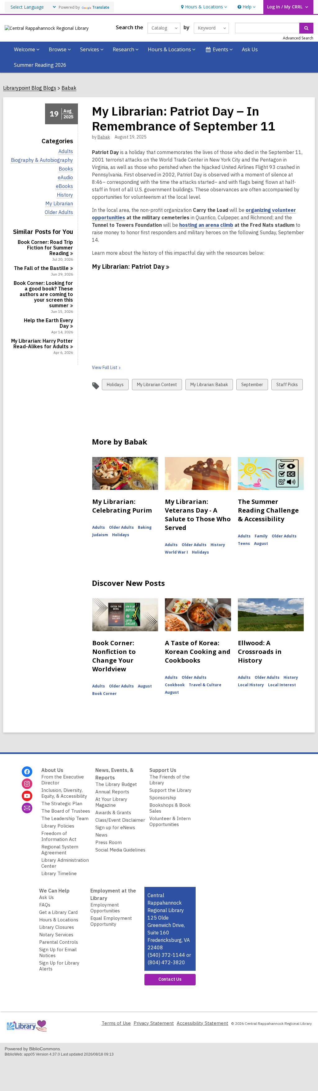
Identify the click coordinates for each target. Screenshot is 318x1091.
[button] (203, 7)
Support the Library (170, 790)
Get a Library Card (58, 912)
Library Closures (56, 927)
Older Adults (59, 212)
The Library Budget (116, 784)
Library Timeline (59, 873)
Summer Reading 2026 (40, 65)
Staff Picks (287, 385)
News (101, 835)
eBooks (64, 186)
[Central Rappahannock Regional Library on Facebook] (27, 771)
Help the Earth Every (48, 323)
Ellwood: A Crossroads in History (260, 651)
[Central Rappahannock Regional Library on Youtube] (27, 796)
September (252, 385)
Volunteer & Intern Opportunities (170, 821)
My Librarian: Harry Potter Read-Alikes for (42, 343)
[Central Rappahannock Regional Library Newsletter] (27, 808)
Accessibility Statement (202, 1023)
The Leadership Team (65, 818)
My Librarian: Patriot (128, 266)
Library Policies (57, 826)
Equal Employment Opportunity (111, 921)
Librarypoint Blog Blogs (29, 88)
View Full (104, 367)
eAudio (65, 177)
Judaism (100, 534)
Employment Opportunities (105, 908)
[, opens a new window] (26, 1033)
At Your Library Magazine (111, 802)
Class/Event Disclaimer (120, 820)
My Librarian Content (157, 385)
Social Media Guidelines (120, 850)
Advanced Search (298, 38)
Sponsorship (162, 798)
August (261, 543)
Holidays (115, 385)
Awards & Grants (113, 812)
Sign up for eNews (115, 827)
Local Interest (282, 684)
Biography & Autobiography (42, 160)
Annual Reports (112, 792)
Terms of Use (116, 1023)
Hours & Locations (58, 920)
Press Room (108, 842)
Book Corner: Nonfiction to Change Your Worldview (114, 656)
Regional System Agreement (59, 850)
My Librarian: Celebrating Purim (122, 505)
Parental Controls (58, 942)
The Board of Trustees (65, 811)
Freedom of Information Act (58, 836)
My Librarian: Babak (209, 385)
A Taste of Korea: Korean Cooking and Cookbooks (197, 651)
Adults (65, 151)
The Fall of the (41, 268)
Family (261, 536)
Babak (68, 88)
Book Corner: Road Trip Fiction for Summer (45, 247)
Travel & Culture (205, 684)
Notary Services (56, 935)
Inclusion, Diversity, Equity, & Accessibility (64, 793)
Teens (244, 543)
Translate (100, 7)
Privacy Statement (154, 1023)
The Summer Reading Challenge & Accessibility (268, 510)
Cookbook (175, 684)
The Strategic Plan (61, 803)
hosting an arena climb (206, 225)
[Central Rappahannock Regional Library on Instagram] (27, 783)
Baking (145, 527)
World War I (176, 552)
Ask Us (250, 49)
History (65, 195)
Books (66, 169)
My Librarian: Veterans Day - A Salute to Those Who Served (198, 514)
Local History (251, 684)
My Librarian (59, 203)
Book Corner (104, 693)
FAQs (44, 905)
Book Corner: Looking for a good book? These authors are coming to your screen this (43, 294)
